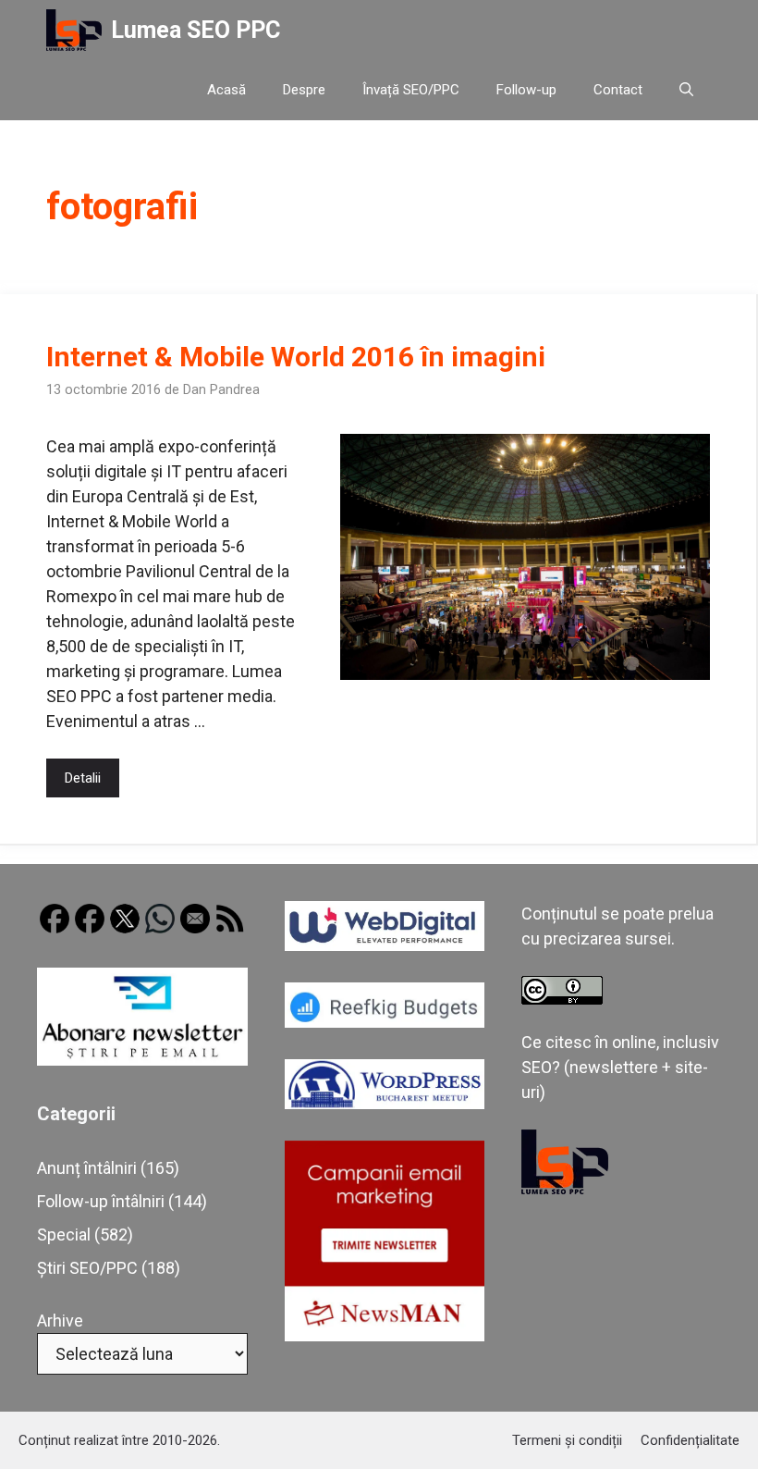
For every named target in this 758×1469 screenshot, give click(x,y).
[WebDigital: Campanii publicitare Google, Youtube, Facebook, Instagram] (384, 945)
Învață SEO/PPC (410, 89)
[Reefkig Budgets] (384, 1021)
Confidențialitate (690, 1440)
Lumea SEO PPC (195, 30)
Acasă (226, 89)
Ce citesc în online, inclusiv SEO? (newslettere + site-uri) (620, 1067)
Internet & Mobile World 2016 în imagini (295, 356)
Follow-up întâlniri (101, 1201)
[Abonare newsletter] (142, 1059)
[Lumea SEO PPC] (74, 30)
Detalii (83, 778)
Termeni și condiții (567, 1440)
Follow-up (526, 89)
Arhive (60, 1320)
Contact (617, 89)
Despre (304, 89)
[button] (686, 90)
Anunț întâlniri (87, 1168)
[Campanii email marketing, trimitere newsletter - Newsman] (384, 1335)
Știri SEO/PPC (87, 1268)
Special (64, 1234)
